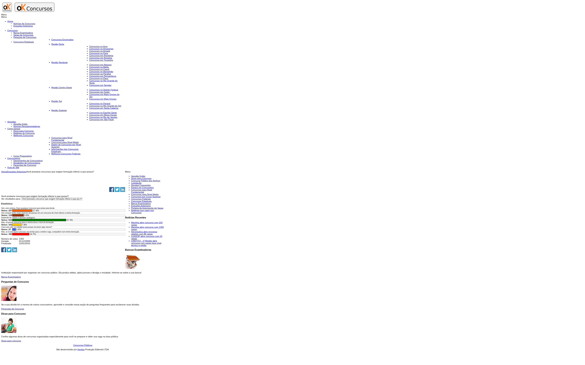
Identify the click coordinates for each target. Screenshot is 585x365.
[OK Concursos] (28, 12)
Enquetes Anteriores (17, 172)
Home (4, 172)
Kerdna (81, 349)
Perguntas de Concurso (12, 309)
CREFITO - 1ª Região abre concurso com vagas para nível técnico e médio (146, 243)
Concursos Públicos (82, 345)
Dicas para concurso (11, 341)
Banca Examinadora (11, 277)
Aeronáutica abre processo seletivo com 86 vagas (144, 233)
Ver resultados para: (11, 199)
